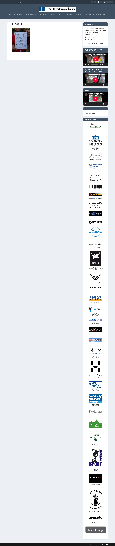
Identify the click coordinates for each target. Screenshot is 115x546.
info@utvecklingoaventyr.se (97, 38)
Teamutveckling (56, 14)
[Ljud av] (103, 64)
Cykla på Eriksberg (16, 2)
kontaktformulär (98, 43)
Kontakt (95, 544)
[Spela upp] (85, 64)
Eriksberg (68, 14)
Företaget (77, 14)
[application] (95, 59)
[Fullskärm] (105, 64)
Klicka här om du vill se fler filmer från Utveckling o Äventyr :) (95, 112)
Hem (10, 14)
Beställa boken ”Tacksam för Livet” (95, 14)
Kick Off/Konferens (30, 14)
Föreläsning (43, 14)
